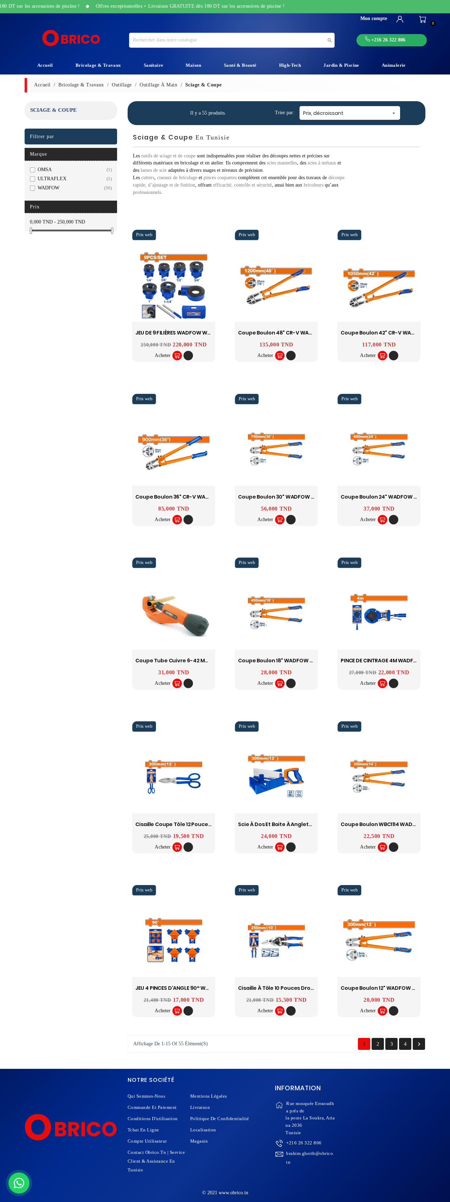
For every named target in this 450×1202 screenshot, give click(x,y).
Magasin (199, 1141)
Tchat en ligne (143, 1129)
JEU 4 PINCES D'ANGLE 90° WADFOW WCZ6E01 (191, 988)
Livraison (200, 1107)
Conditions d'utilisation (153, 1118)
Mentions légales (208, 1096)
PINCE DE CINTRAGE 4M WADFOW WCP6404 (395, 660)
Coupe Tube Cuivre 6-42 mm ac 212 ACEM (188, 660)
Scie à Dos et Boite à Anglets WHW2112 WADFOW (299, 824)
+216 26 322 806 (304, 1142)
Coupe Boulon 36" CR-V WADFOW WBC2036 (190, 496)
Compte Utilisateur (147, 1141)
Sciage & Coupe (53, 110)
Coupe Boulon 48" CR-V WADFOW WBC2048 (294, 333)
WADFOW (73, 187)
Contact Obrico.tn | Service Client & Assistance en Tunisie (156, 1161)
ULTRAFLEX (73, 178)
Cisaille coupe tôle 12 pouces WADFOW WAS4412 (197, 824)
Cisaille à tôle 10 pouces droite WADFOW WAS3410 (302, 988)
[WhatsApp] (19, 1183)
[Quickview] (188, 355)
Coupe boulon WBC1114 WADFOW (383, 824)
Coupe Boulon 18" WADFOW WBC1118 (283, 660)
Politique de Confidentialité (219, 1118)
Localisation (203, 1129)
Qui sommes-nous (147, 1096)
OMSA (73, 169)
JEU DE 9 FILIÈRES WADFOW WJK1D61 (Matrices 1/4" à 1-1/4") (208, 333)
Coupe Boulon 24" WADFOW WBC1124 (388, 496)
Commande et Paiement (152, 1107)
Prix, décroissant (350, 113)
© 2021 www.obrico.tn (225, 1192)
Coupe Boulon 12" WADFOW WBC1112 (386, 988)
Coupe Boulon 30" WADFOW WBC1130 (285, 496)
